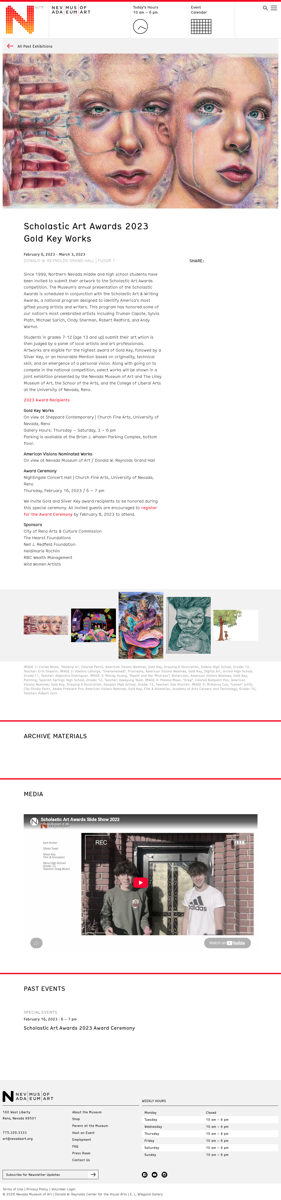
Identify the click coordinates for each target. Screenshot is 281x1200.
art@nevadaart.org (18, 1138)
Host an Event (83, 1133)
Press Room (81, 1153)
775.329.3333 (15, 1132)
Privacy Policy (37, 1189)
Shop (76, 1119)
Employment (81, 1139)
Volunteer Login (63, 1189)
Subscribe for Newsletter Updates (33, 1174)
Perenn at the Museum (90, 1126)
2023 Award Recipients (47, 399)
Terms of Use (13, 1189)
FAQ (75, 1146)
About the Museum (87, 1112)
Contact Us (81, 1160)
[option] (46, 625)
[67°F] (23, 32)
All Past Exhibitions (35, 46)
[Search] (265, 8)
